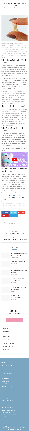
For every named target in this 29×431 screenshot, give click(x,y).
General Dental (19, 222)
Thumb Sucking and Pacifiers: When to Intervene (19, 254)
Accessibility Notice (16, 429)
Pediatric (24, 222)
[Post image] (5, 255)
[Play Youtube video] (14, 159)
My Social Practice (12, 427)
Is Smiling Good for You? (18, 261)
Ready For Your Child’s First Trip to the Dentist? (18, 288)
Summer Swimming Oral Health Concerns (18, 279)
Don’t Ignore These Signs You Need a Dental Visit (19, 296)
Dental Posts (12, 222)
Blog (8, 222)
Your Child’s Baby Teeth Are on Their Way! (19, 271)
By (11, 223)
